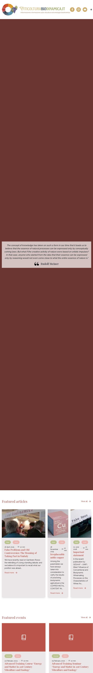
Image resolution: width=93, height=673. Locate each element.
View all (86, 501)
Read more (11, 572)
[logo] (36, 9)
